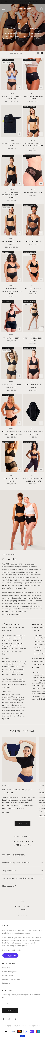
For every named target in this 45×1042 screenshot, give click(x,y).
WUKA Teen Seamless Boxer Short (11, 386)
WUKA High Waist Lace (12, 480)
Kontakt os (6, 968)
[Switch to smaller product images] (42, 53)
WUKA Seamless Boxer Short (33, 339)
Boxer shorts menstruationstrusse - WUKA (12, 195)
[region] (22, 905)
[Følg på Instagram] (9, 1019)
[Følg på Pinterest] (15, 1019)
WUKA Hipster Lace (33, 192)
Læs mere (6, 813)
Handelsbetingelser (9, 972)
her (20, 950)
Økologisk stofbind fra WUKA (33, 433)
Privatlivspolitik (7, 975)
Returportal (6, 983)
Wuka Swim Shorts (12, 338)
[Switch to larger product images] (38, 53)
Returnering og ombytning (11, 979)
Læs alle (22, 823)
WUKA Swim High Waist (33, 386)
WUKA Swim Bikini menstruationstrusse (33, 146)
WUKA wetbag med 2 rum (11, 145)
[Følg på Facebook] (3, 1019)
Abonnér (10, 1011)
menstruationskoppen (12, 614)
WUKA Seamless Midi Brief (11, 243)
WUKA (11, 93)
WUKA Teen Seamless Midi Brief (11, 98)
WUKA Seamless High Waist (33, 98)
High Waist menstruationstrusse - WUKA (12, 291)
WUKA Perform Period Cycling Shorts (33, 480)
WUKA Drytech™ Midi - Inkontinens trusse (11, 433)
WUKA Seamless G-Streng (33, 290)
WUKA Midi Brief (33, 242)
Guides (5, 785)
